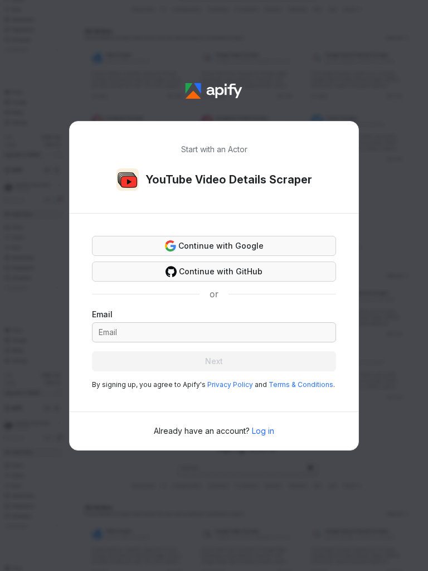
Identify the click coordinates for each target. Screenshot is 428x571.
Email (102, 314)
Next (214, 361)
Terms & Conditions (301, 384)
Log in (263, 430)
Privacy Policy (230, 384)
